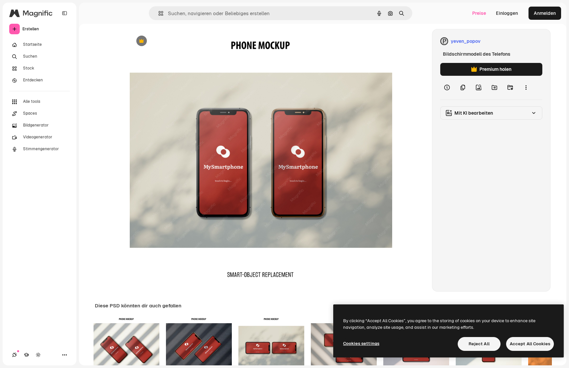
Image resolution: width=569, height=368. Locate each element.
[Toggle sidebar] (64, 13)
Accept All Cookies (530, 344)
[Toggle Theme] (38, 355)
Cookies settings (361, 343)
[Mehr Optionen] (525, 87)
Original (172, 41)
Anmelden (545, 13)
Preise (479, 13)
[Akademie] (26, 355)
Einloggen (507, 13)
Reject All (479, 344)
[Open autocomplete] (158, 13)
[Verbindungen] (14, 355)
